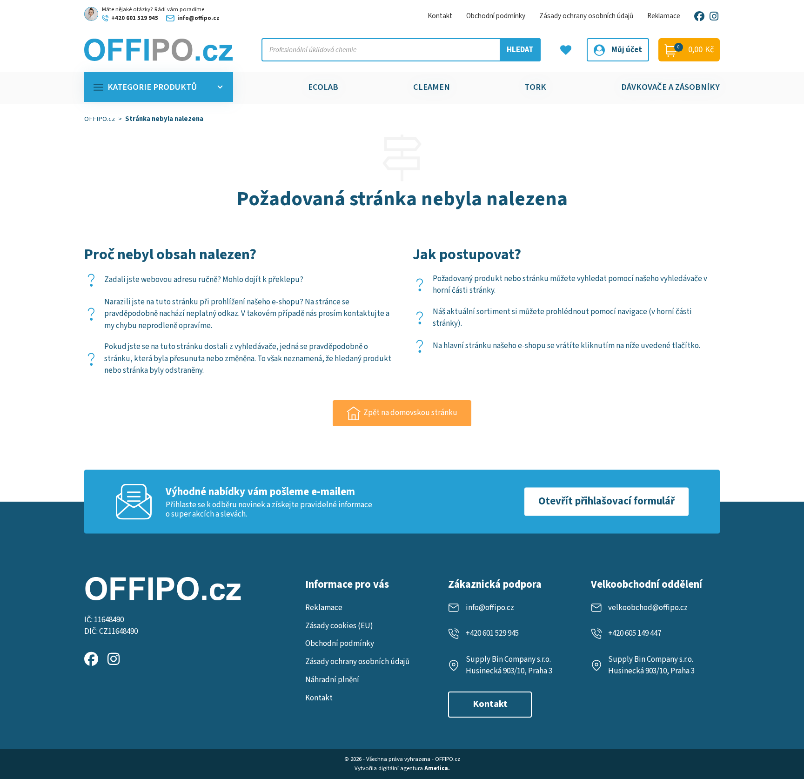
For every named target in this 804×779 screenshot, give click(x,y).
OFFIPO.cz (99, 119)
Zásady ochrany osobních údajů (586, 16)
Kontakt (440, 16)
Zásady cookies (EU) (339, 625)
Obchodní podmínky (495, 16)
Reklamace (663, 16)
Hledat (520, 49)
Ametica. (437, 768)
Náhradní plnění (332, 679)
